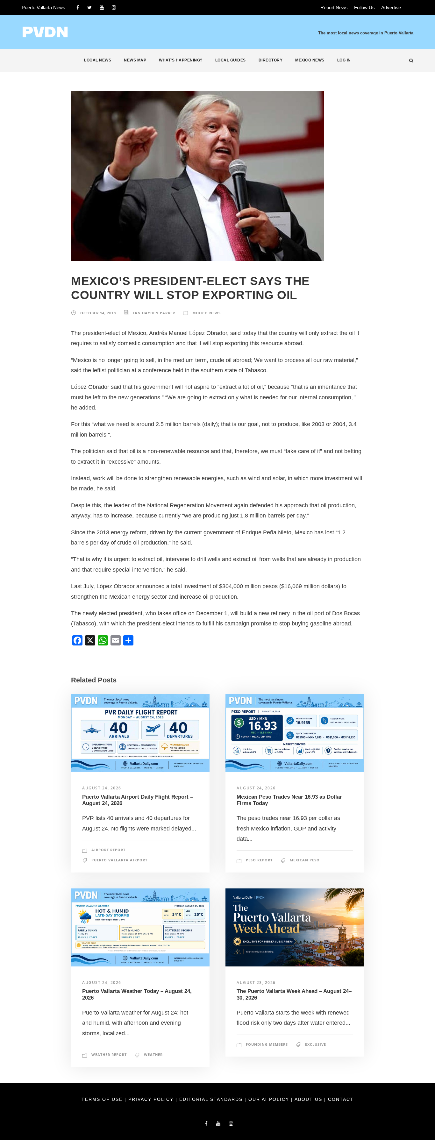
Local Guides (230, 60)
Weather (153, 1054)
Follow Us (364, 7)
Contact (341, 1099)
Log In (344, 60)
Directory (271, 60)
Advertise (391, 7)
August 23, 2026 (256, 982)
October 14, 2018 (98, 312)
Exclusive (315, 1044)
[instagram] (114, 7)
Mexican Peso (305, 860)
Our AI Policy (268, 1099)
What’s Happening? (181, 60)
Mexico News (309, 60)
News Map (135, 60)
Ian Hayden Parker (154, 312)
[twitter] (89, 7)
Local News (97, 60)
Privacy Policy (151, 1099)
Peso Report (259, 860)
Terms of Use (103, 1099)
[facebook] (77, 7)
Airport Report (108, 849)
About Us (309, 1099)
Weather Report (109, 1054)
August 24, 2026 (101, 788)
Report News (334, 7)
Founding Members (267, 1044)
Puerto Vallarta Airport (119, 860)
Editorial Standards (212, 1099)
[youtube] (102, 7)
